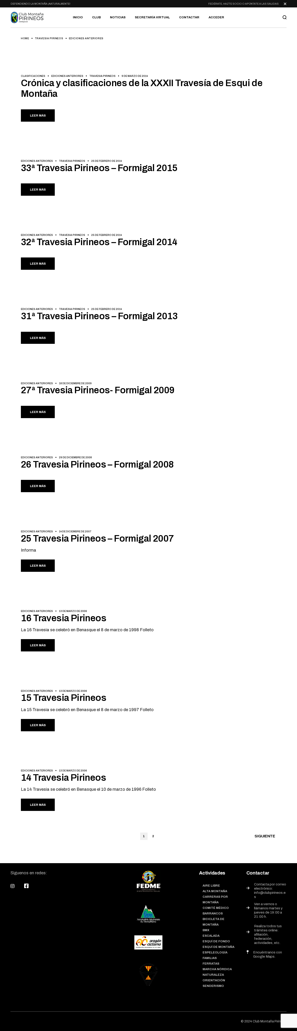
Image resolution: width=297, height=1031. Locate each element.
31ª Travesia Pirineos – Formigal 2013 (99, 316)
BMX (206, 930)
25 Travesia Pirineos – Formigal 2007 (97, 538)
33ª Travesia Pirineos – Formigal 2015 (99, 168)
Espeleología (215, 952)
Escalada (211, 935)
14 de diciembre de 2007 (75, 531)
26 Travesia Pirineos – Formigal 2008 (97, 464)
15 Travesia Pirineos (63, 698)
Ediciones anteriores (67, 76)
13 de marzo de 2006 (73, 611)
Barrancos (213, 913)
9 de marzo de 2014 (135, 76)
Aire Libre (211, 885)
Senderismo (213, 986)
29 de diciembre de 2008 (75, 457)
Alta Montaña (215, 891)
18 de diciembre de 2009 (75, 383)
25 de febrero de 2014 (106, 160)
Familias (210, 958)
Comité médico (216, 908)
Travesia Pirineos (49, 38)
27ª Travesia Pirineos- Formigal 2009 (97, 390)
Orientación (214, 980)
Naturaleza (213, 974)
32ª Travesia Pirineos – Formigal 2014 (99, 242)
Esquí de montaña (218, 947)
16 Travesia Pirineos (63, 618)
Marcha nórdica (217, 969)
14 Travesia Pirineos (63, 778)
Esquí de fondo (216, 941)
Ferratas (211, 963)
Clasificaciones (33, 76)
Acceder (216, 17)
